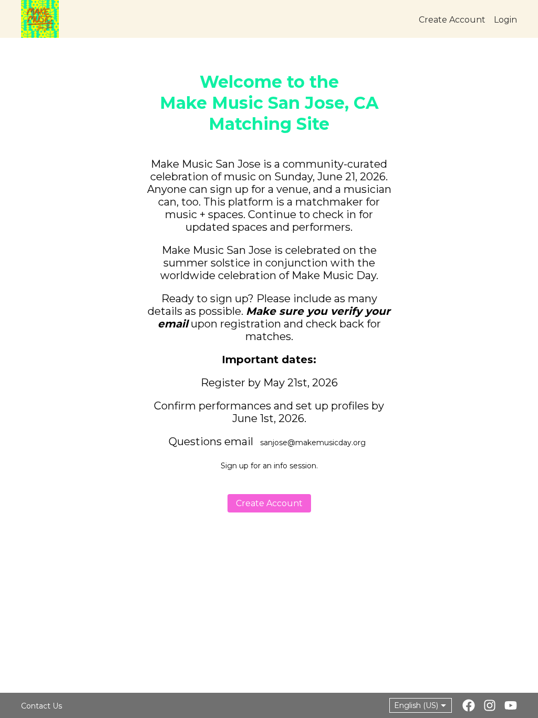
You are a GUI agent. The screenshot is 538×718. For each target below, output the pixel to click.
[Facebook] (468, 706)
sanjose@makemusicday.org (313, 442)
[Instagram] (489, 706)
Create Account (269, 503)
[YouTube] (510, 706)
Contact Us (41, 706)
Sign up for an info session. (269, 465)
